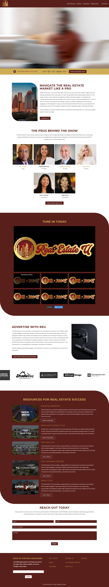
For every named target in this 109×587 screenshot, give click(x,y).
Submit (54, 544)
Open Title (69, 566)
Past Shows (71, 4)
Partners (86, 4)
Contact (105, 4)
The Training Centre (72, 562)
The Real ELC (69, 558)
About (79, 4)
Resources (95, 4)
